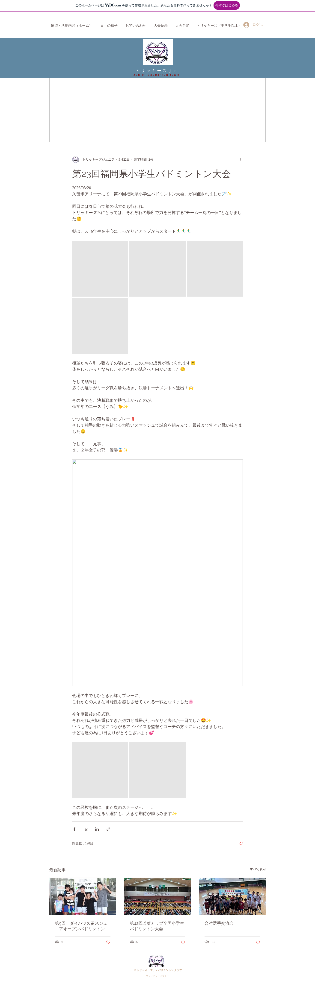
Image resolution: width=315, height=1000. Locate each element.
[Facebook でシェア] (74, 829)
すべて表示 (258, 869)
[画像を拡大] (100, 269)
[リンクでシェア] (108, 829)
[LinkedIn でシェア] (97, 829)
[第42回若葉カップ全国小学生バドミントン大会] (157, 896)
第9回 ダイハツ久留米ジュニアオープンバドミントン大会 (82, 926)
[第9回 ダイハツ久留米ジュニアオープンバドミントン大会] (82, 896)
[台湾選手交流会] (232, 896)
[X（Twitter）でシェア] (85, 829)
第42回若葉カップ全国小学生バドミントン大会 (157, 926)
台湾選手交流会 (219, 923)
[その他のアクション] (240, 159)
